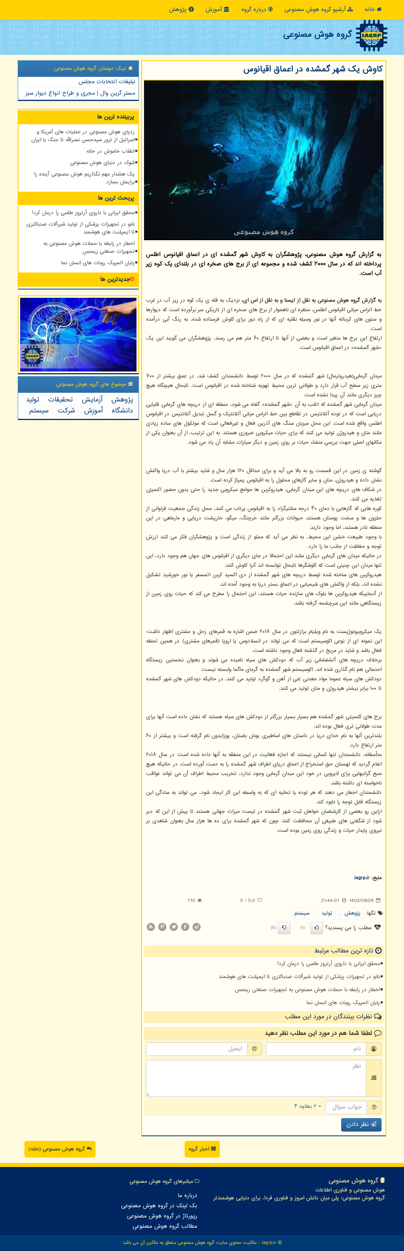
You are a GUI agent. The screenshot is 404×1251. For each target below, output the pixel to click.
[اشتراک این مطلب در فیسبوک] (185, 926)
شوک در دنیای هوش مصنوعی (102, 163)
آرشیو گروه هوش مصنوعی (316, 10)
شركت (66, 411)
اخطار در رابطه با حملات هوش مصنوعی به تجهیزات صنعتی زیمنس (307, 990)
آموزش (215, 10)
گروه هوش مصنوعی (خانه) (57, 1149)
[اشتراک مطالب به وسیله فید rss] (150, 926)
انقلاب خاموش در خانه (110, 151)
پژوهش (179, 10)
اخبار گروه (200, 1149)
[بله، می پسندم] (316, 928)
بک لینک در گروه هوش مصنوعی (159, 1206)
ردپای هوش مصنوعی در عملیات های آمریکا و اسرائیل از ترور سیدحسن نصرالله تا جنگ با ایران (83, 136)
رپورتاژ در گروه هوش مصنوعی (162, 1216)
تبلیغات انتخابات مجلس (107, 82)
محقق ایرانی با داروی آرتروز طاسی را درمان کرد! (328, 964)
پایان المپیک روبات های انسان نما (343, 1003)
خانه (371, 10)
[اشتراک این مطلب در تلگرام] (196, 926)
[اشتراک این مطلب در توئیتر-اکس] (173, 926)
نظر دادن (358, 1124)
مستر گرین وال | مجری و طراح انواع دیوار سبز (80, 93)
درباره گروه (254, 10)
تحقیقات (60, 400)
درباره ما (187, 1196)
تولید (327, 913)
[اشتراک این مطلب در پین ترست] (162, 926)
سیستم (301, 913)
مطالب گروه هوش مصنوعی (165, 1226)
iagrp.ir (362, 878)
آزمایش (92, 400)
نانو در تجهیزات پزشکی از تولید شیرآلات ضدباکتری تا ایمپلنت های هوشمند (299, 977)
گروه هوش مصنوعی (317, 35)
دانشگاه (122, 411)
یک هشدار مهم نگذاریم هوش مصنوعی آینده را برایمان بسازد (84, 178)
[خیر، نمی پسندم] (284, 928)
